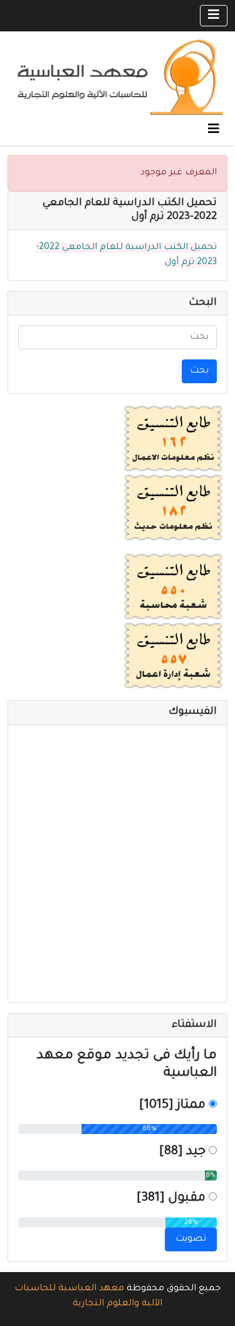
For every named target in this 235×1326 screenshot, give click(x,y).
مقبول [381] (171, 1199)
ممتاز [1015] (172, 1106)
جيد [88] (182, 1152)
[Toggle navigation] (213, 15)
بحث (199, 371)
